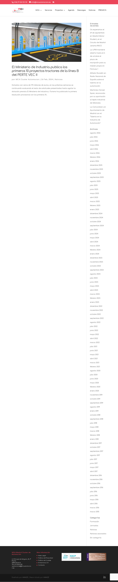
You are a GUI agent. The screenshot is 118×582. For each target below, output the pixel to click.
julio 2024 (94, 230)
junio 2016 (94, 495)
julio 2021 (93, 346)
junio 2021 (94, 350)
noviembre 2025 (96, 169)
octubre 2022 (95, 314)
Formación (94, 521)
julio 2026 (93, 137)
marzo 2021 (94, 363)
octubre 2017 (95, 447)
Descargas (81, 10)
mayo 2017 (94, 467)
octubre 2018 (95, 415)
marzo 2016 (94, 508)
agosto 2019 (95, 407)
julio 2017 (93, 459)
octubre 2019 (95, 399)
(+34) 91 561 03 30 (20, 2)
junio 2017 (94, 463)
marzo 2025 (95, 201)
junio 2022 (94, 330)
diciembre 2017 (96, 443)
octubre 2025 (95, 173)
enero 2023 (94, 302)
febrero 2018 (95, 435)
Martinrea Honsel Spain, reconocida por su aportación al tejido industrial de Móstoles (97, 96)
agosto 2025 (95, 181)
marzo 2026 (95, 153)
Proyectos (59, 10)
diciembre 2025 (96, 165)
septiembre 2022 (97, 318)
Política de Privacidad (45, 558)
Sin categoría (95, 538)
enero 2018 (94, 439)
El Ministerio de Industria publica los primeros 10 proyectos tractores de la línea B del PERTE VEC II (45, 71)
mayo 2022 (94, 334)
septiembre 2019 (96, 403)
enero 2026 (94, 161)
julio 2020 (93, 375)
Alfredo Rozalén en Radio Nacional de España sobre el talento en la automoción (98, 79)
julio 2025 (94, 185)
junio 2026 (94, 141)
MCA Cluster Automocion (27, 79)
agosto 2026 (95, 133)
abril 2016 (93, 504)
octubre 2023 (95, 266)
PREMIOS (102, 10)
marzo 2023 (95, 294)
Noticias (92, 10)
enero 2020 (94, 391)
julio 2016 (93, 491)
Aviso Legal (42, 555)
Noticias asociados (98, 534)
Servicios (48, 10)
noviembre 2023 (96, 262)
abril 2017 (93, 471)
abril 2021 (94, 358)
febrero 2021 (95, 367)
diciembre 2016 (96, 475)
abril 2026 (94, 149)
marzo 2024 (95, 246)
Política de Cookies (44, 560)
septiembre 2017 (96, 451)
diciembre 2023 (96, 258)
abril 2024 (94, 242)
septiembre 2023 (97, 270)
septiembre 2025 (97, 177)
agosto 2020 (95, 371)
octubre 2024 (95, 222)
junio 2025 (94, 189)
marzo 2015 (94, 512)
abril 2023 (94, 290)
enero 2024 (94, 254)
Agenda (71, 10)
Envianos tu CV (43, 562)
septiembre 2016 (96, 487)
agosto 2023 (95, 274)
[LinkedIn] (53, 2)
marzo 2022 (95, 342)
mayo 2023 (94, 286)
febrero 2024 (95, 250)
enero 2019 (94, 411)
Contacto (41, 565)
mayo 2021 (94, 354)
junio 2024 (94, 234)
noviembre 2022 (96, 310)
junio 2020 (94, 379)
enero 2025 (94, 209)
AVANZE (25, 577)
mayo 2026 (94, 145)
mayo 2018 (94, 427)
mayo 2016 (94, 500)
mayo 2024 (94, 238)
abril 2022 (94, 338)
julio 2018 (93, 423)
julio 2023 (94, 278)
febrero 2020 (95, 387)
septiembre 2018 (96, 419)
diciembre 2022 (96, 306)
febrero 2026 (95, 157)
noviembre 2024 (96, 217)
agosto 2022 (95, 322)
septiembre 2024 (97, 226)
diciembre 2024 (96, 213)
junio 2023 (94, 282)
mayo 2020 (94, 383)
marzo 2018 (94, 431)
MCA (37, 10)
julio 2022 (93, 326)
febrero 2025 (95, 205)
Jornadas (94, 526)
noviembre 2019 (96, 395)
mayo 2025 (94, 193)
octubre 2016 (95, 483)
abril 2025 (94, 197)
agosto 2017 (95, 455)
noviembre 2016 (96, 479)
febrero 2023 (95, 298)
